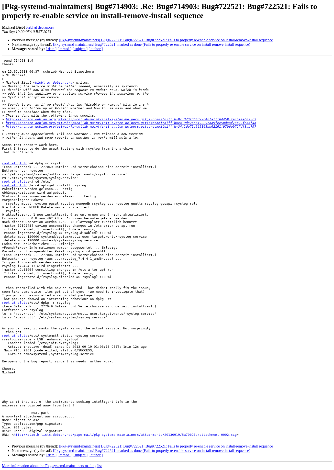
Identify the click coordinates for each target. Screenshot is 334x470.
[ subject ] (80, 49)
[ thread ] (64, 49)
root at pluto (14, 163)
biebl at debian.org (40, 27)
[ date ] (51, 49)
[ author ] (96, 49)
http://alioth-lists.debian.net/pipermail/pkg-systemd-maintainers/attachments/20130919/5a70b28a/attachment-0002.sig (125, 434)
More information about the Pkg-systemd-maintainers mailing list (52, 466)
